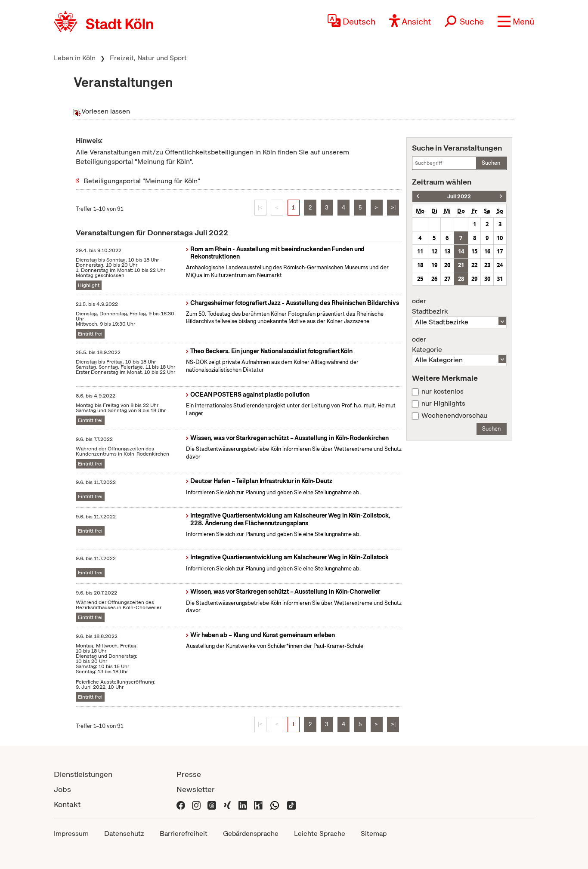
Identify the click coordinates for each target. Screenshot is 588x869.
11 (420, 251)
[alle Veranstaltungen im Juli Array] (417, 196)
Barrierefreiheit (183, 833)
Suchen (491, 162)
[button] (516, 21)
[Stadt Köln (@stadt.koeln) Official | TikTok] (291, 804)
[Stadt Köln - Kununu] (258, 804)
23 (487, 265)
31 (500, 279)
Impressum (71, 833)
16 (487, 251)
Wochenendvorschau (454, 415)
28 (461, 279)
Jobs (62, 789)
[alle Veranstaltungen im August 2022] (500, 196)
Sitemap (374, 833)
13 (447, 251)
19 (434, 265)
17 (500, 251)
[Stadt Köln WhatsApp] (274, 804)
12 (434, 251)
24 (500, 265)
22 (474, 265)
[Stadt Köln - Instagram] (196, 804)
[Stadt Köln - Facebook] (180, 804)
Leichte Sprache (319, 833)
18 (420, 265)
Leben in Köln (75, 57)
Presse (188, 774)
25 (420, 279)
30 (487, 279)
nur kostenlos (442, 391)
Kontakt (67, 804)
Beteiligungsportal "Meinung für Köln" (142, 180)
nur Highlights (443, 403)
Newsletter (195, 789)
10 (500, 238)
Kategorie (427, 344)
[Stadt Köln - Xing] (227, 804)
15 (474, 251)
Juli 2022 (459, 196)
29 (474, 279)
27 (447, 279)
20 (447, 265)
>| (393, 207)
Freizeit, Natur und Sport (148, 57)
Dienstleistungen (83, 774)
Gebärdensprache (251, 833)
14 (461, 251)
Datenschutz (124, 833)
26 (434, 279)
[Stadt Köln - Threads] (211, 804)
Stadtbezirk (430, 306)
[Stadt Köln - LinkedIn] (242, 804)
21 (461, 265)
